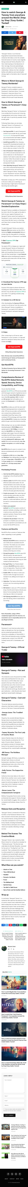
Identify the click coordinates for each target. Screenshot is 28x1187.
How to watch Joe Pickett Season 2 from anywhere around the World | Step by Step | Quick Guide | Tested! (13, 1040)
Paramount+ (5, 8)
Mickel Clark (8, 26)
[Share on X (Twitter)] (12, 32)
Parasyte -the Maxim (9, 877)
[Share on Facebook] (5, 32)
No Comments (6, 28)
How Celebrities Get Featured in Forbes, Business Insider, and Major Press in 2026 (18, 1137)
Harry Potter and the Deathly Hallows (14, 890)
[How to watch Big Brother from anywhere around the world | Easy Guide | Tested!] (14, 983)
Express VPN (11, 240)
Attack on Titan (7, 869)
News (17, 1178)
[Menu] (2, 2)
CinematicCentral (16, 1182)
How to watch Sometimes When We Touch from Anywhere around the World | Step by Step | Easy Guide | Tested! (13, 1064)
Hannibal (5, 874)
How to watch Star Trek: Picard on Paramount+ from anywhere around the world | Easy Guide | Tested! (12, 1016)
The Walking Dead (8, 882)
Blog (22, 1178)
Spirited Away (7, 885)
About (6, 1178)
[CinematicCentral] (14, 2)
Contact (12, 1178)
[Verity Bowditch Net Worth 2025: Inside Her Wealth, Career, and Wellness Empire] (6, 1146)
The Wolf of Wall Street (10, 887)
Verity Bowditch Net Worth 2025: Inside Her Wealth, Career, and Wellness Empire (18, 1146)
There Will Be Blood (9, 872)
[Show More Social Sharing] (25, 32)
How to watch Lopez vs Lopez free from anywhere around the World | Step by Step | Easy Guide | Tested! (20, 936)
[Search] (26, 2)
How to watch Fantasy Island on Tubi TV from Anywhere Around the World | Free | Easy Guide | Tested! (7, 936)
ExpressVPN (7, 135)
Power (5, 879)
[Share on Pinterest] (19, 32)
